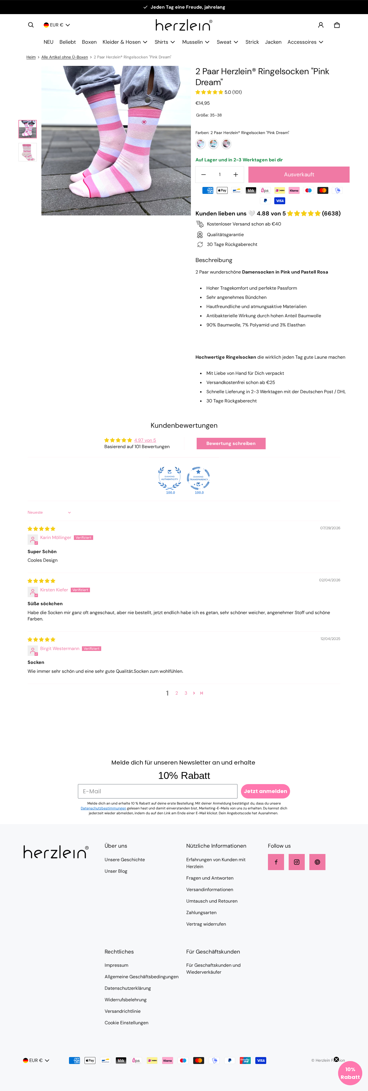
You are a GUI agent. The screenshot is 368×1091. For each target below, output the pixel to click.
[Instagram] (297, 862)
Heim (31, 57)
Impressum (116, 965)
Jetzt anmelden (265, 791)
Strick (252, 42)
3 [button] (186, 693)
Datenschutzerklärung (128, 988)
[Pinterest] (317, 862)
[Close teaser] (336, 1059)
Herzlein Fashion (330, 1060)
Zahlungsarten (201, 913)
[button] (31, 25)
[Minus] (203, 175)
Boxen (89, 42)
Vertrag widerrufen (206, 924)
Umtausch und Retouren (211, 901)
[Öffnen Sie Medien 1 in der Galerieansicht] (27, 129)
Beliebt (68, 42)
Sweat (224, 42)
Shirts (161, 42)
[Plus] (236, 175)
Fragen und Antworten (209, 878)
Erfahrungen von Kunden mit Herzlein (216, 863)
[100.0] (169, 478)
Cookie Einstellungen (126, 1023)
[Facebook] (276, 862)
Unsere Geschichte (125, 860)
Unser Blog (116, 871)
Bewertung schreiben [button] (231, 443)
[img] (41, 529)
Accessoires (302, 42)
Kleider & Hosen (122, 42)
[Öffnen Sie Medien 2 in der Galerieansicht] (27, 152)
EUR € (56, 25)
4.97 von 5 (145, 440)
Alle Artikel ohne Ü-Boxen (64, 57)
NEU (48, 42)
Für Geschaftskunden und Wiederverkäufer (213, 968)
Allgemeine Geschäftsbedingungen (142, 977)
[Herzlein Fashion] (184, 25)
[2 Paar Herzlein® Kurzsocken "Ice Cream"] (213, 144)
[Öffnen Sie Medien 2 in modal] (116, 140)
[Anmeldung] (321, 25)
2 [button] (176, 693)
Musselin (192, 42)
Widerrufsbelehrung (126, 1000)
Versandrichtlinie (123, 1011)
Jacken (273, 42)
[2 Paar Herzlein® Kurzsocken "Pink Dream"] (226, 144)
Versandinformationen (209, 889)
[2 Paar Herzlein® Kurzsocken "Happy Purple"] (200, 144)
